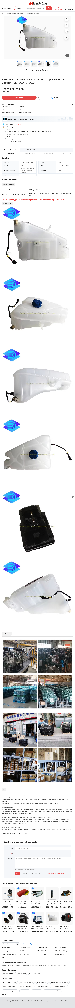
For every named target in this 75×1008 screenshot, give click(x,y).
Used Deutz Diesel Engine (26, 986)
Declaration (56, 1001)
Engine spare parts (60, 947)
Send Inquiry (19, 98)
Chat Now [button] (57, 98)
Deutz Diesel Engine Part (10, 991)
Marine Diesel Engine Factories (59, 982)
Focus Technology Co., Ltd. (25, 1001)
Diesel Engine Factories (26, 982)
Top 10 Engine (25, 991)
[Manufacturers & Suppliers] (37, 3)
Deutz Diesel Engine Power (59, 986)
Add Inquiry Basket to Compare (38, 70)
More (3, 994)
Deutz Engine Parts (42, 986)
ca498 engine (5, 951)
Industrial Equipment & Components (16, 13)
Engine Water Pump (8, 973)
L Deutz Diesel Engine (9, 986)
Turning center (42, 947)
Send (17, 873)
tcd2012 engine (42, 954)
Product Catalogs (27, 944)
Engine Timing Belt (34, 973)
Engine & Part (30, 13)
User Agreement (48, 1001)
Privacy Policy (64, 1001)
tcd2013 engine (59, 954)
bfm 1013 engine (24, 951)
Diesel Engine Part (42, 982)
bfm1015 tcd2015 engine (9, 954)
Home (3, 13)
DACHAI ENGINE (6, 947)
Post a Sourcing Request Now (54, 873)
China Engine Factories (9, 982)
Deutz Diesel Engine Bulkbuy (52, 991)
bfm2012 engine (24, 954)
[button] (67, 153)
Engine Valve (22, 973)
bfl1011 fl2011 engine (44, 951)
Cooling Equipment (25, 947)
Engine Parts (38, 13)
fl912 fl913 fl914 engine (62, 951)
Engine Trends (37, 991)
